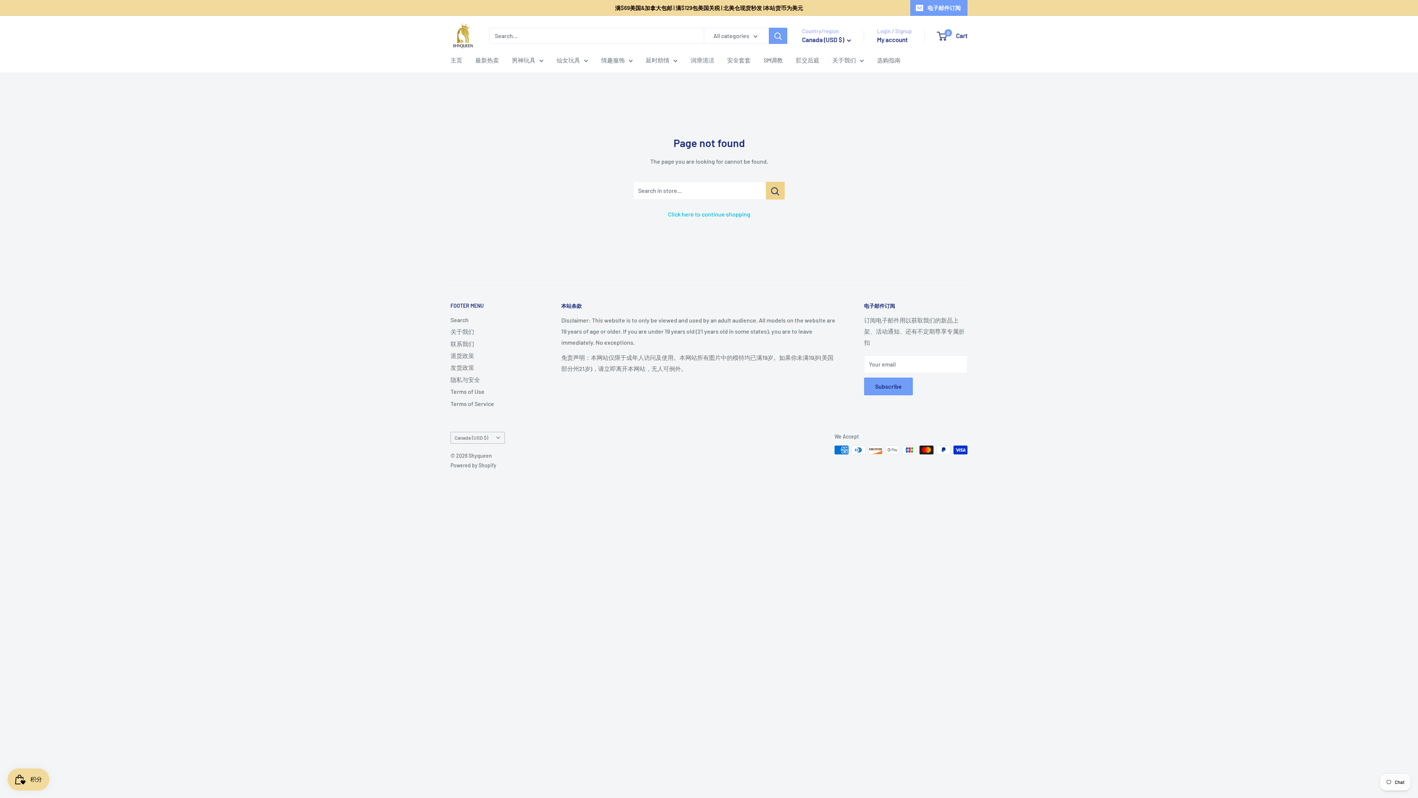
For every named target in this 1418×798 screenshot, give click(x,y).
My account (892, 39)
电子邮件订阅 (944, 7)
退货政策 (462, 355)
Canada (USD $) (471, 437)
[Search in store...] (775, 191)
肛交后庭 (807, 60)
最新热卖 (487, 60)
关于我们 (844, 60)
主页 (456, 60)
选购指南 (889, 60)
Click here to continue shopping (709, 214)
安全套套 (739, 60)
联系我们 (462, 343)
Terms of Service (472, 403)
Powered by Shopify (473, 465)
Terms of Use (467, 391)
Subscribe (888, 386)
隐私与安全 (465, 379)
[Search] (778, 36)
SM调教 (773, 60)
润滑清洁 (702, 60)
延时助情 (657, 60)
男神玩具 (523, 60)
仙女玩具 (568, 60)
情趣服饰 (613, 60)
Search (460, 319)
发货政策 (462, 367)
